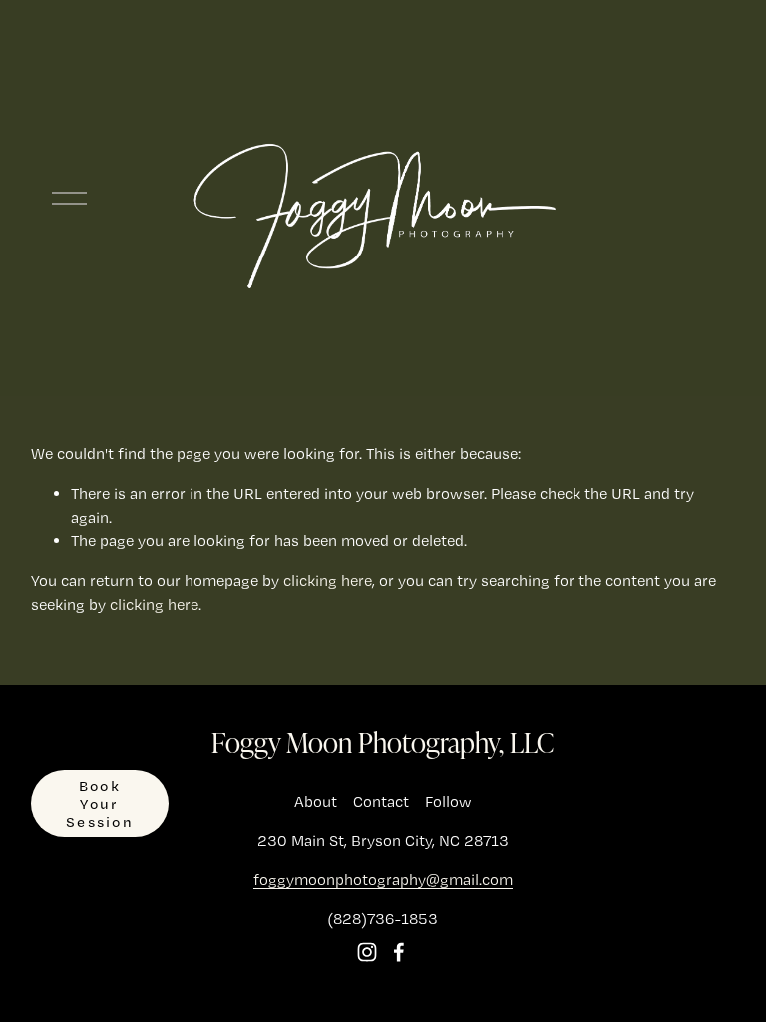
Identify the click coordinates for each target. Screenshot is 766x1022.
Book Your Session (100, 804)
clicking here (327, 580)
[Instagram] (367, 952)
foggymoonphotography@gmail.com (383, 879)
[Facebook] (399, 952)
